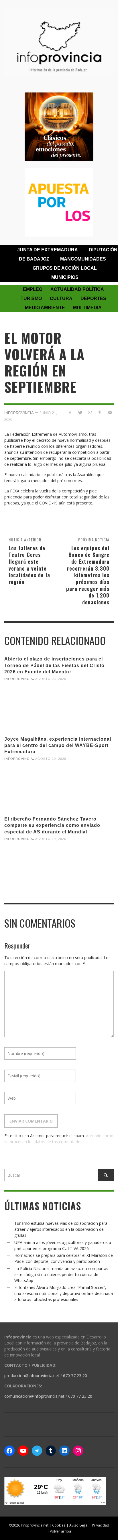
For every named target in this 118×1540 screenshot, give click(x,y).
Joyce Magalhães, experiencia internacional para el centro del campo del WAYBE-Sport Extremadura (57, 745)
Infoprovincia (19, 413)
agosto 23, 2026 (50, 679)
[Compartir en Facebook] (70, 412)
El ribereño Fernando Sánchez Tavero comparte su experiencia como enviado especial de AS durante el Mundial (52, 825)
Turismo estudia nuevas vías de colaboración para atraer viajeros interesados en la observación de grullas (60, 1229)
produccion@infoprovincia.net (31, 1375)
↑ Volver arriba (59, 1531)
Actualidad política (77, 289)
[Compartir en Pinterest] (100, 412)
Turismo (31, 298)
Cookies (59, 1525)
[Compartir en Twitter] (80, 412)
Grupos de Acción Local (65, 268)
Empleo (32, 289)
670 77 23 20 (75, 1375)
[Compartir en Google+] (90, 412)
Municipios (64, 277)
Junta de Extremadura (47, 249)
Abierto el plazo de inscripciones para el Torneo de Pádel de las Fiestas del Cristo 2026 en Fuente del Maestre (54, 665)
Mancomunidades (83, 259)
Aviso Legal (78, 1525)
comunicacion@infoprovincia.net (34, 1396)
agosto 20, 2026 (50, 758)
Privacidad (100, 1525)
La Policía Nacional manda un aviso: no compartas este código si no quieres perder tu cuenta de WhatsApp (61, 1274)
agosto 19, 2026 (50, 839)
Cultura (61, 298)
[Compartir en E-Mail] (110, 412)
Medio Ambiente (45, 307)
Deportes (93, 298)
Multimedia (87, 307)
